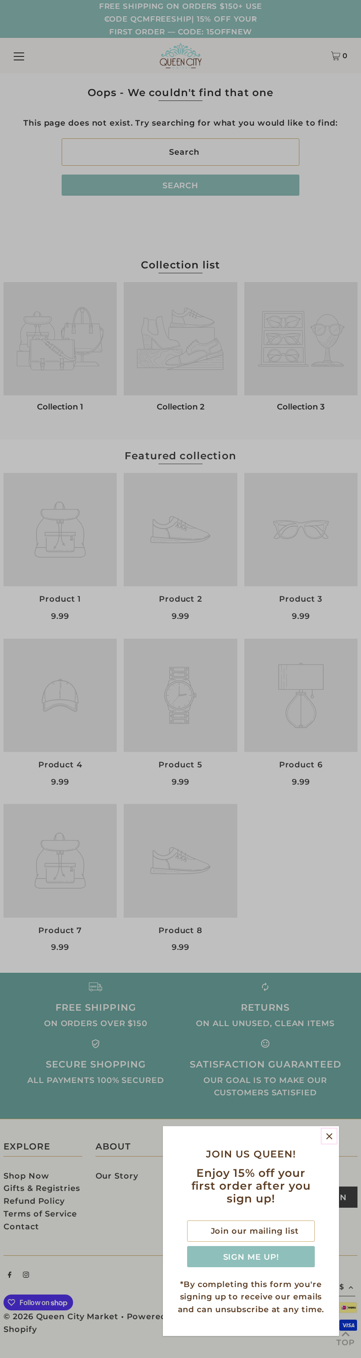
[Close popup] (329, 1136)
